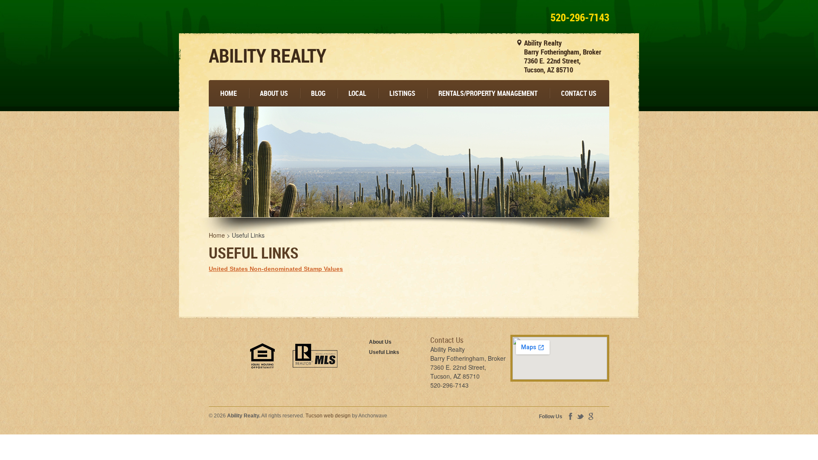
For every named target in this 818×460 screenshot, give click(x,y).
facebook (570, 416)
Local (357, 93)
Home (228, 93)
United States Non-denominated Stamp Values (276, 268)
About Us (274, 93)
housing (262, 355)
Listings (402, 93)
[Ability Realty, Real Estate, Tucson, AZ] (221, 364)
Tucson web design (328, 416)
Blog (318, 93)
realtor (315, 356)
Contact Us (578, 93)
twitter (580, 416)
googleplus (590, 416)
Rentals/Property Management (488, 93)
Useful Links (384, 352)
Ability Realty (267, 55)
